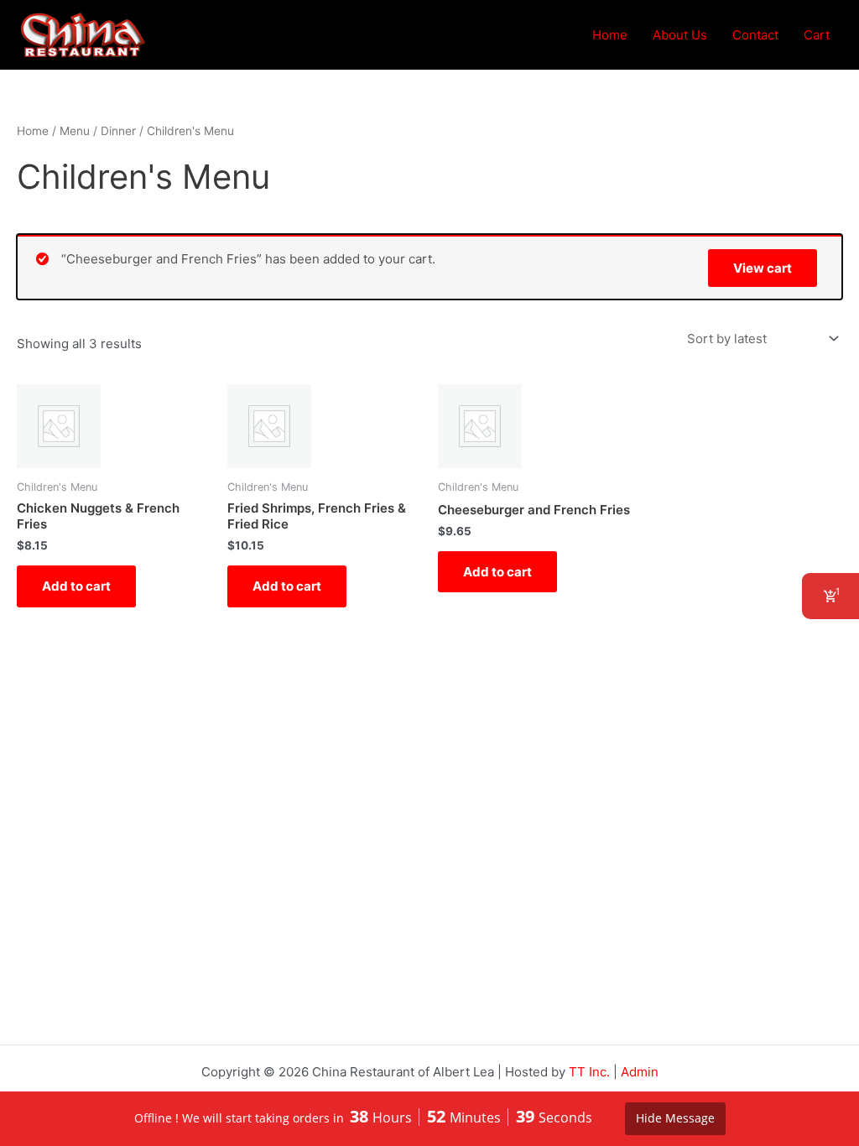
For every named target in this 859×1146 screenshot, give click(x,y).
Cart (817, 35)
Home (609, 35)
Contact (755, 35)
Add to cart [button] (76, 586)
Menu (75, 131)
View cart (762, 268)
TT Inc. (589, 1072)
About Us (680, 35)
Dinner (118, 131)
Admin (640, 1072)
